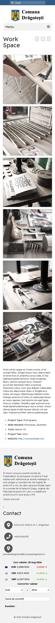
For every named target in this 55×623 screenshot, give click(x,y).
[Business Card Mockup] (49, 38)
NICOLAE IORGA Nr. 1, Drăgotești (31, 525)
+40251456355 (21, 536)
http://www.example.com (31, 438)
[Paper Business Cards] (37, 38)
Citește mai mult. (11, 499)
